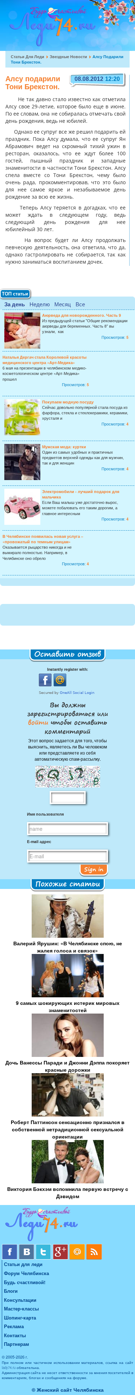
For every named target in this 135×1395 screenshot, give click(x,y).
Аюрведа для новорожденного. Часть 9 (81, 315)
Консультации (20, 1299)
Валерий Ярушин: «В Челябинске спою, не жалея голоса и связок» (67, 947)
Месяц (62, 304)
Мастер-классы (21, 1308)
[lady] (67, 1225)
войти (39, 722)
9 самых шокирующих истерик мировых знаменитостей (68, 1006)
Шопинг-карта (20, 1317)
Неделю (40, 304)
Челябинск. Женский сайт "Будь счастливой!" (50, 28)
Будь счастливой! (24, 1282)
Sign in (93, 869)
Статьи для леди (27, 56)
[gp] (61, 1246)
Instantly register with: (67, 669)
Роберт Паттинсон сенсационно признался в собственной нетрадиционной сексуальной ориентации (68, 1129)
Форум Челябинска (26, 1273)
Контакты (15, 1335)
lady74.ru (8, 1367)
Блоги (11, 1290)
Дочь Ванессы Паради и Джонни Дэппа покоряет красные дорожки (67, 1066)
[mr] (77, 1246)
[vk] (27, 1246)
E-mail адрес (39, 841)
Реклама (14, 1326)
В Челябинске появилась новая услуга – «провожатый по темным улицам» (43, 539)
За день (14, 304)
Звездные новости (68, 56)
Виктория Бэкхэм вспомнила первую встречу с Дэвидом (67, 1192)
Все (80, 304)
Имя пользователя (45, 814)
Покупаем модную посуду (68, 402)
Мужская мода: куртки (64, 446)
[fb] (10, 1246)
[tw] (44, 1246)
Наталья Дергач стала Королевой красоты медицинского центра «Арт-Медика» (44, 359)
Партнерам (16, 1343)
